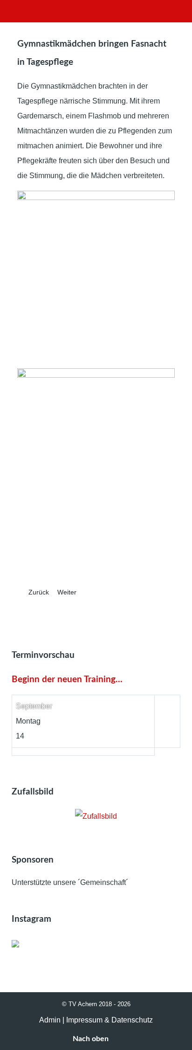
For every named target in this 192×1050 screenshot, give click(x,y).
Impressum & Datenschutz (109, 1020)
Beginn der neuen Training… (67, 679)
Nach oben (91, 1039)
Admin (50, 1020)
